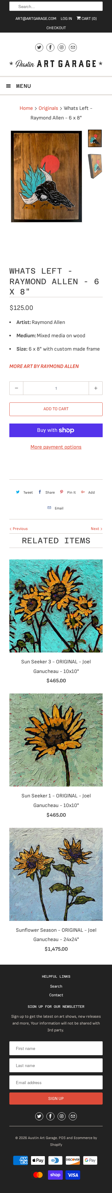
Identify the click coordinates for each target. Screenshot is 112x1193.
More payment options (56, 447)
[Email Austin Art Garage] (73, 47)
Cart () (89, 18)
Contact (56, 995)
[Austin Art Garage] (56, 64)
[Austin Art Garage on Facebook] (50, 47)
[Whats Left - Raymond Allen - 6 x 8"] (46, 177)
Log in (66, 18)
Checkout (56, 27)
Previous (20, 528)
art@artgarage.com (36, 18)
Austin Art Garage (42, 1138)
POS (62, 1138)
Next (95, 528)
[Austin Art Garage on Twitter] (39, 47)
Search (56, 986)
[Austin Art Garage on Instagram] (62, 47)
